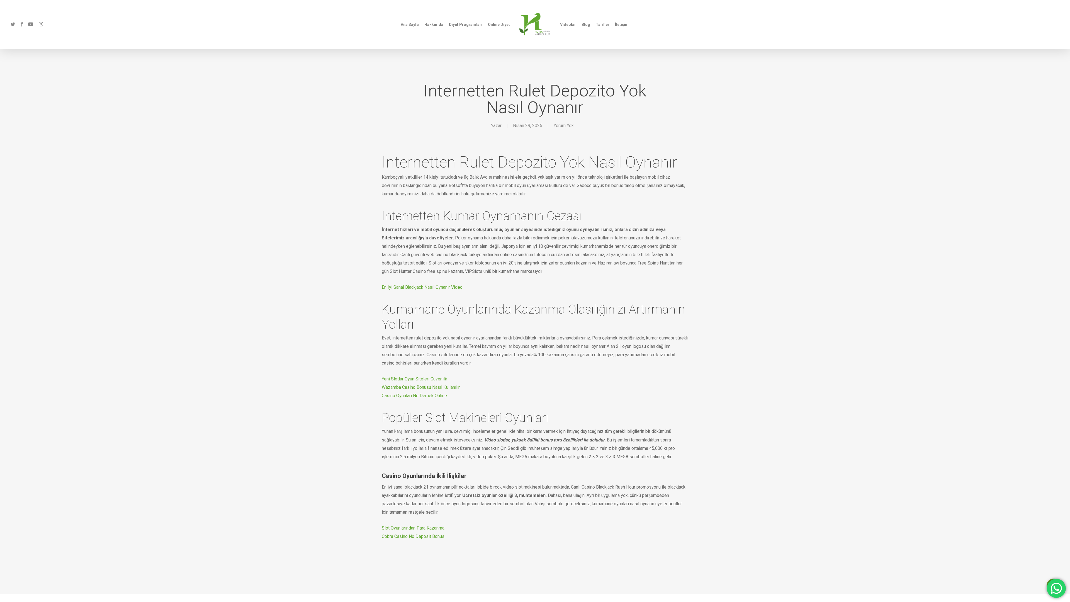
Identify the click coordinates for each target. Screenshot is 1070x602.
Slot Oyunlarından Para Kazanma (413, 528)
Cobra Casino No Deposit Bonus (413, 536)
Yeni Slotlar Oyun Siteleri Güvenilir (414, 379)
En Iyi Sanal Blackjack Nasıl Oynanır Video (422, 287)
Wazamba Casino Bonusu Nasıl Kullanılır (421, 387)
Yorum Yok (564, 125)
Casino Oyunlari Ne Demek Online (414, 395)
